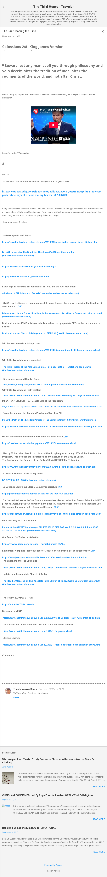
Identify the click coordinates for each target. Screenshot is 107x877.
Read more (99, 786)
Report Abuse (53, 871)
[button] (103, 32)
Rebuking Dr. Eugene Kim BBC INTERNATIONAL (29, 827)
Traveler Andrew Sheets (25, 689)
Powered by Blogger (53, 865)
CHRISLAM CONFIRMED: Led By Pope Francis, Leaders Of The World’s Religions (47, 795)
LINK (19, 306)
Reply (16, 697)
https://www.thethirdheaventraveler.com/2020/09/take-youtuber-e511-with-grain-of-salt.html (51, 618)
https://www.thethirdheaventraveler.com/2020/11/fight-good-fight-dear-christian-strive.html (51, 644)
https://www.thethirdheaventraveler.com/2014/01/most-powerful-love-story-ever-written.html (52, 567)
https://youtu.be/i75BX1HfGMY (18, 604)
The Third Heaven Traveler (53, 7)
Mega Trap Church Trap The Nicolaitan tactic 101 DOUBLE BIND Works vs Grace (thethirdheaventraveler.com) (52, 406)
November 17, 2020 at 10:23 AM (51, 689)
